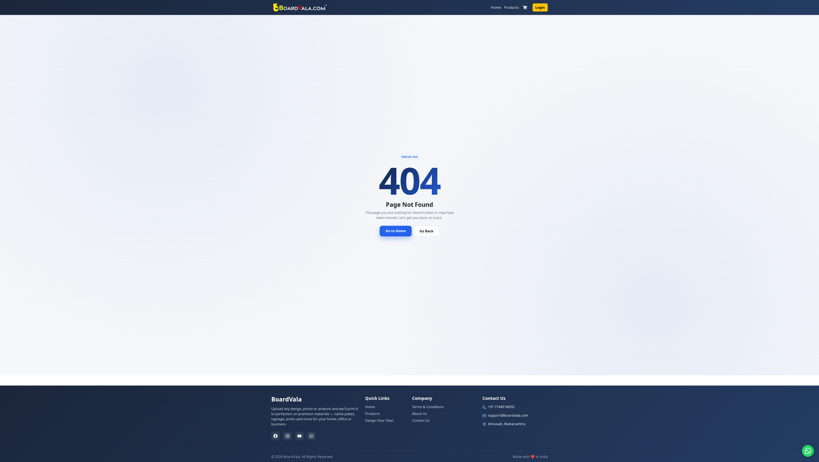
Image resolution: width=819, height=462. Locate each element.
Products (511, 7)
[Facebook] (275, 436)
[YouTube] (299, 436)
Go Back (426, 231)
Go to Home (396, 231)
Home (496, 7)
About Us (419, 413)
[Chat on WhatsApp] (808, 451)
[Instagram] (287, 436)
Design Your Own (379, 420)
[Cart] (525, 7)
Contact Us (421, 420)
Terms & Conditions (428, 406)
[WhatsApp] (311, 436)
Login (540, 7)
